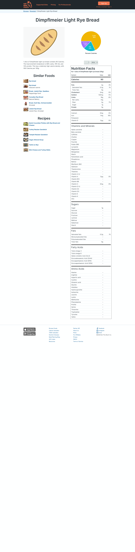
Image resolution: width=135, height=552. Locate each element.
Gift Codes (52, 339)
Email (100, 332)
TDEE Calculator (53, 332)
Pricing (53, 5)
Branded (33, 11)
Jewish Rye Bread (35, 109)
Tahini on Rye (33, 145)
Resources (52, 341)
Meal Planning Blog (54, 337)
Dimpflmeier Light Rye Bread (67, 20)
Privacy (75, 337)
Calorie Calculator (54, 330)
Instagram (101, 330)
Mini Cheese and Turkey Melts (39, 150)
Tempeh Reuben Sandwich (38, 135)
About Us (76, 330)
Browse (26, 11)
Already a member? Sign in (104, 7)
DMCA (75, 339)
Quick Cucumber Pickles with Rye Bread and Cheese (44, 124)
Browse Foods (53, 328)
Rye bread (32, 81)
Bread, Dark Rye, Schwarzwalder (40, 103)
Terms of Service (78, 341)
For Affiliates (77, 335)
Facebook (101, 328)
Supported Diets (42, 5)
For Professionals (65, 5)
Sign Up (104, 3)
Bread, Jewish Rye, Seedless (39, 91)
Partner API (76, 328)
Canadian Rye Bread (36, 97)
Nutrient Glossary (54, 335)
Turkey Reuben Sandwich (38, 129)
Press (74, 332)
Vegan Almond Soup (36, 140)
